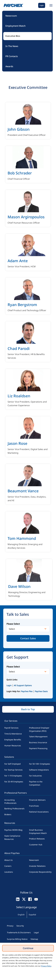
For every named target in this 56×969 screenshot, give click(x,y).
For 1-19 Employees (13, 775)
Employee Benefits (12, 739)
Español (32, 914)
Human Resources (12, 745)
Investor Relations (37, 866)
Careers (7, 866)
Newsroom (11, 15)
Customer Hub (35, 844)
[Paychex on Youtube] (36, 899)
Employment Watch (15, 25)
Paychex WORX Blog (13, 830)
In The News (11, 46)
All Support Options (23, 685)
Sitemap (34, 939)
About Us (8, 860)
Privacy (10, 925)
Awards (9, 66)
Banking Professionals (14, 808)
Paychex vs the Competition (35, 783)
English (21, 914)
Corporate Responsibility (40, 872)
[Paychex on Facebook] (30, 899)
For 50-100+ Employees (39, 764)
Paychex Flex (27, 691)
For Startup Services (13, 769)
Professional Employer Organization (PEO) (39, 729)
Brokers (7, 814)
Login (42, 5)
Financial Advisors (37, 800)
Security (20, 925)
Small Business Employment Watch (38, 831)
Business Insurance (38, 742)
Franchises (34, 806)
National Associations (39, 811)
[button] (50, 5)
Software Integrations (39, 769)
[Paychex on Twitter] (24, 899)
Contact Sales (28, 638)
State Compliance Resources (12, 837)
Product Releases (37, 838)
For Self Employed (12, 764)
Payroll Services (11, 727)
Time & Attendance (13, 733)
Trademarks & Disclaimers (19, 932)
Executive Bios (12, 35)
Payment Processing (38, 748)
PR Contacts (11, 56)
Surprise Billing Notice (17, 939)
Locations (8, 872)
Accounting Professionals (10, 801)
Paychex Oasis (41, 691)
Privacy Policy (46, 966)
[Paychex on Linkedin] (17, 899)
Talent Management (38, 736)
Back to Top (28, 709)
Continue (28, 948)
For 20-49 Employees (13, 781)
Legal (36, 932)
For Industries (35, 775)
